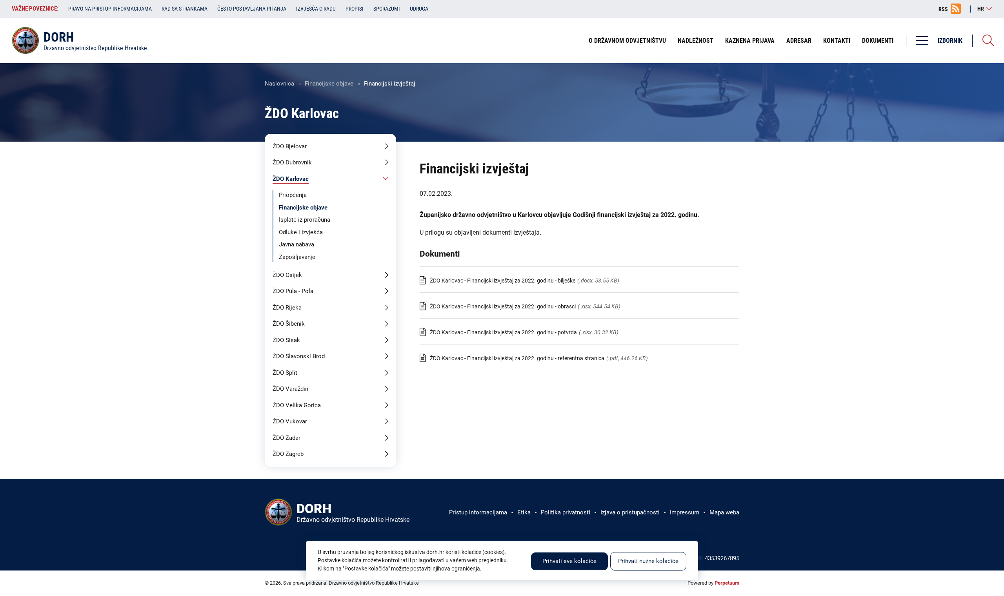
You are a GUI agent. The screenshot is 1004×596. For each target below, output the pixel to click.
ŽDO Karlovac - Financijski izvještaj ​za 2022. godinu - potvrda (503, 332)
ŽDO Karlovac (291, 178)
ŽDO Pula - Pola (293, 291)
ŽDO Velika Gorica (297, 405)
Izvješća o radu (316, 8)
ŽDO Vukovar (290, 421)
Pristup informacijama (478, 512)
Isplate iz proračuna (304, 219)
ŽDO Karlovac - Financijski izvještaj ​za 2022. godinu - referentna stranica (517, 358)
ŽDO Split (285, 372)
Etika (524, 512)
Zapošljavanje (297, 257)
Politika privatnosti (565, 512)
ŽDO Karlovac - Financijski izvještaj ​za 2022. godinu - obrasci (503, 306)
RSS (943, 9)
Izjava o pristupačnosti (630, 512)
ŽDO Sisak (286, 340)
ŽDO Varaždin (290, 388)
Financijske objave (329, 83)
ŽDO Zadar (286, 437)
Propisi (355, 8)
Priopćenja (293, 195)
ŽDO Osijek (287, 275)
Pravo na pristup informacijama (110, 8)
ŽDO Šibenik (289, 323)
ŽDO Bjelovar (290, 146)
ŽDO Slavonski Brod (299, 356)
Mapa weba (724, 512)
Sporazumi (386, 8)
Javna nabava (296, 244)
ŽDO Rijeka (287, 307)
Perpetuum (727, 583)
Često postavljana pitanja (251, 8)
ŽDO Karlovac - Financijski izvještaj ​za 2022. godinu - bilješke (502, 280)
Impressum (684, 512)
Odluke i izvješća (301, 232)
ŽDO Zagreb (288, 453)
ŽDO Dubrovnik (292, 162)
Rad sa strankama (184, 8)
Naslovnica (279, 83)
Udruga (419, 8)
